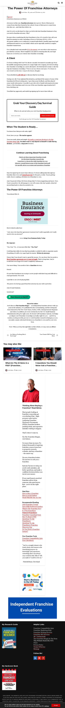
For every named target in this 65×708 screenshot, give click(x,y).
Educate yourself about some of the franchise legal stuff (32, 163)
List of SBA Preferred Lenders (32, 507)
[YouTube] (39, 658)
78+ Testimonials (40, 637)
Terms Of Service (39, 647)
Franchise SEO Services (42, 635)
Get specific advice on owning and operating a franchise (32, 165)
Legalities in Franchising (12, 350)
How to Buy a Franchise (30, 493)
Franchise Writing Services (43, 632)
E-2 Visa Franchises (29, 511)
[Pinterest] (43, 658)
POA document (32, 49)
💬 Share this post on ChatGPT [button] (18, 297)
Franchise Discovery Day (30, 526)
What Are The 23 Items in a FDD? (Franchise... (17, 364)
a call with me (21, 75)
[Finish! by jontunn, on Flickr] (9, 17)
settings (47, 706)
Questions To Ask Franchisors (28, 520)
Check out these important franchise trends (32, 157)
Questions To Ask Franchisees (28, 524)
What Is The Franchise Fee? (31, 509)
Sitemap (36, 649)
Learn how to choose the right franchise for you (32, 161)
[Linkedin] (35, 658)
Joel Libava (24, 12)
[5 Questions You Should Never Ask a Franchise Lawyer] (48, 354)
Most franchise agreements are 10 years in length (22, 259)
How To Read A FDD (29, 517)
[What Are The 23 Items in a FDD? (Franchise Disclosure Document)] (17, 354)
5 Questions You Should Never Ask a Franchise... (46, 364)
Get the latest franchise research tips (32, 159)
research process (27, 175)
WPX (51, 641)
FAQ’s (36, 643)
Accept (56, 705)
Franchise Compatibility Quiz (32, 538)
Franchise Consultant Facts (31, 515)
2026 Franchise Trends (30, 505)
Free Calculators (28, 540)
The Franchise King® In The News (45, 639)
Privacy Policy (38, 645)
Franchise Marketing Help (42, 630)
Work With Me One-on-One (31, 498)
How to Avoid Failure (29, 496)
